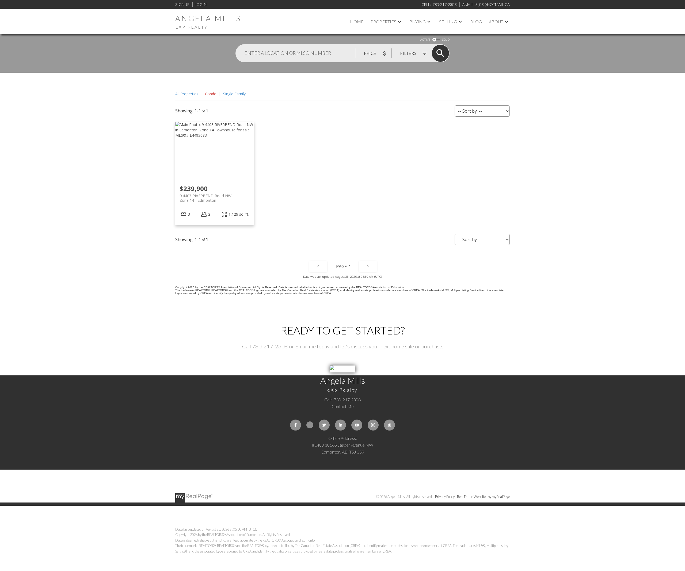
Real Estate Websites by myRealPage (483, 496)
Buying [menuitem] (417, 21)
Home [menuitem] (357, 21)
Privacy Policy (445, 496)
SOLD (446, 39)
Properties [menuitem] (383, 21)
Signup (182, 4)
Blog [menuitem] (476, 21)
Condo (210, 93)
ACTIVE (425, 39)
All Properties (186, 93)
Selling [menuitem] (448, 21)
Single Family (234, 93)
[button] (295, 425)
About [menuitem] (496, 21)
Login (201, 4)
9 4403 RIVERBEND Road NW (205, 198)
